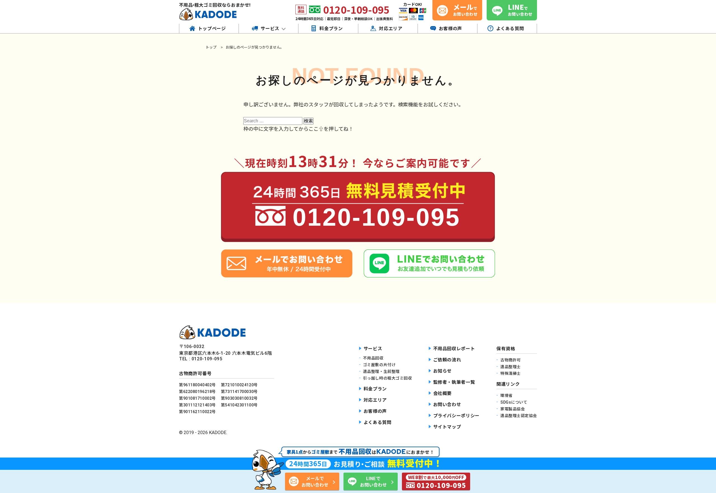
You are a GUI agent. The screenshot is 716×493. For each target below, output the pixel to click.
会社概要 (442, 393)
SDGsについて (513, 402)
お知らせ (442, 371)
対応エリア (375, 400)
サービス (373, 348)
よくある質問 (378, 422)
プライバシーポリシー (456, 415)
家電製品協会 (512, 409)
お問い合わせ (447, 404)
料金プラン (375, 389)
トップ (211, 47)
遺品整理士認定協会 (518, 415)
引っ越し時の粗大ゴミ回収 (387, 378)
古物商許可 (510, 360)
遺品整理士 (510, 367)
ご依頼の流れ (447, 360)
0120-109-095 (356, 9)
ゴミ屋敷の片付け (379, 365)
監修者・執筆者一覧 (454, 382)
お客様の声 (375, 411)
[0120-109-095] (358, 239)
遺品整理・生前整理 (381, 371)
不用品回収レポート (454, 348)
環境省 (506, 395)
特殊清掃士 (510, 373)
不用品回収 (373, 358)
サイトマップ (447, 427)
